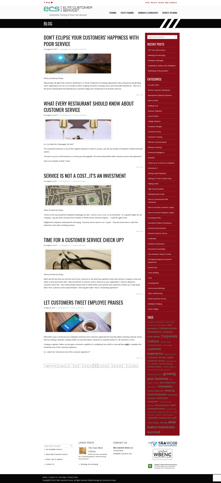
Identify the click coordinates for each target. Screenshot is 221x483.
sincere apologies (168, 415)
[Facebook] (44, 2)
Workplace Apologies (156, 60)
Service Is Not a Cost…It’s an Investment (85, 175)
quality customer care (165, 412)
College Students (154, 121)
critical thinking (167, 345)
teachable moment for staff (162, 417)
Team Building (153, 273)
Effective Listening (154, 147)
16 (85, 366)
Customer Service (154, 132)
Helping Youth (153, 184)
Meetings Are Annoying (156, 55)
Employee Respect (155, 367)
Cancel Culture (153, 116)
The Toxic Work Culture (156, 50)
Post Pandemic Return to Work (159, 254)
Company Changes (155, 126)
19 (100, 366)
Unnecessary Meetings (156, 288)
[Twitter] (47, 2)
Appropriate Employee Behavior (160, 95)
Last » (134, 366)
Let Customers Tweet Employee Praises (83, 302)
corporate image (165, 342)
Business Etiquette (155, 111)
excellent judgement (169, 367)
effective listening (165, 364)
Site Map (62, 477)
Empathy (151, 158)
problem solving (171, 409)
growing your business (161, 376)
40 (120, 366)
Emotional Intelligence (156, 152)
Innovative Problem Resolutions (160, 223)
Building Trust (153, 106)
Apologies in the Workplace (156, 322)
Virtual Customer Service (157, 299)
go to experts (158, 374)
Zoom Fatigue (153, 309)
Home (147, 2)
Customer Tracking (155, 137)
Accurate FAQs (153, 85)
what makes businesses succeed (161, 427)
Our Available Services (54, 449)
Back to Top (139, 94)
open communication (161, 406)
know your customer (157, 399)
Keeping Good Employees (161, 392)
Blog (166, 2)
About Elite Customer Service (57, 454)
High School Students (156, 189)
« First (61, 366)
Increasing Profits (154, 218)
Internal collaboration (156, 391)
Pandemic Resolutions (156, 244)
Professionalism (152, 412)
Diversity (154, 364)
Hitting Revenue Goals (156, 194)
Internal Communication (157, 228)
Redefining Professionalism (158, 71)
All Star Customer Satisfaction (159, 90)
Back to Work (153, 100)
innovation (165, 386)
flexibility (150, 374)
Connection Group (109, 480)
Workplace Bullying (155, 304)
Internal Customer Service (157, 233)
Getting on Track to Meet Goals (160, 178)
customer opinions (170, 354)
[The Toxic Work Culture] (82, 450)
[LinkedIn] (49, 2)
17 (90, 366)
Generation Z (153, 168)
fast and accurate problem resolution (159, 370)
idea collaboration (168, 382)
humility (155, 383)
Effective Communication (157, 142)
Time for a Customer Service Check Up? (84, 239)
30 (115, 366)
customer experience (155, 351)
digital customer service (160, 359)
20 (105, 366)
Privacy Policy (73, 477)
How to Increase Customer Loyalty (161, 207)
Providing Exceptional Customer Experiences (160, 260)
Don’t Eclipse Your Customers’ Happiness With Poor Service (91, 40)
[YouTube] (52, 2)
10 (76, 366)
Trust (150, 278)
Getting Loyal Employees (157, 173)
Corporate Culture (162, 338)
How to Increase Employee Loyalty (161, 212)
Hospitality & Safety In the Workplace (162, 66)
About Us (154, 2)
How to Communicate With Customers (158, 200)
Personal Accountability (156, 249)
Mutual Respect (162, 405)
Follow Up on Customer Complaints (161, 163)
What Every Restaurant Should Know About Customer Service (89, 106)
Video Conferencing (155, 293)
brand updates (161, 325)
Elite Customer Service (68, 11)
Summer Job (152, 267)
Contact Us (173, 2)
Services (161, 2)
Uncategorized (65, 49)
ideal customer (152, 387)
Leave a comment (79, 49)
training (163, 422)
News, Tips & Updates (54, 459)
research (158, 415)
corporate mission (154, 345)
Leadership (152, 238)
